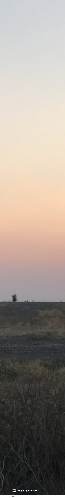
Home (13, 496)
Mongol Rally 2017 (27, 490)
